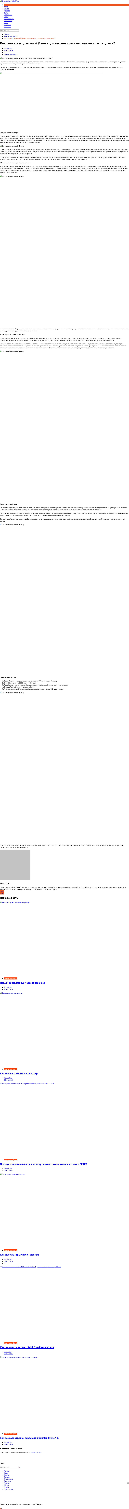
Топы (6, 7)
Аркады (6, 1471)
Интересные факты (10, 54)
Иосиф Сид (8, 48)
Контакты (7, 27)
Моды (6, 13)
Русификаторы (9, 19)
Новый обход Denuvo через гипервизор (22, 982)
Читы (6, 23)
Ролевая (6, 1477)
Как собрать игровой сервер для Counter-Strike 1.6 (29, 1438)
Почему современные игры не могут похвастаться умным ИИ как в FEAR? (43, 1164)
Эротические (8, 1489)
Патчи (6, 17)
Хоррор (6, 1483)
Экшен (6, 1487)
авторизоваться (36, 1452)
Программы (8, 15)
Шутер (6, 1485)
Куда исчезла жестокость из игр (19, 1073)
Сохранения (8, 21)
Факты (6, 9)
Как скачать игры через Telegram (19, 1254)
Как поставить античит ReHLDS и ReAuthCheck (27, 1347)
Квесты (6, 1475)
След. (2, 893)
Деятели (7, 11)
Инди (6, 1473)
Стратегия (7, 1481)
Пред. (2, 891)
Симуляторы (8, 1479)
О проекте (7, 25)
